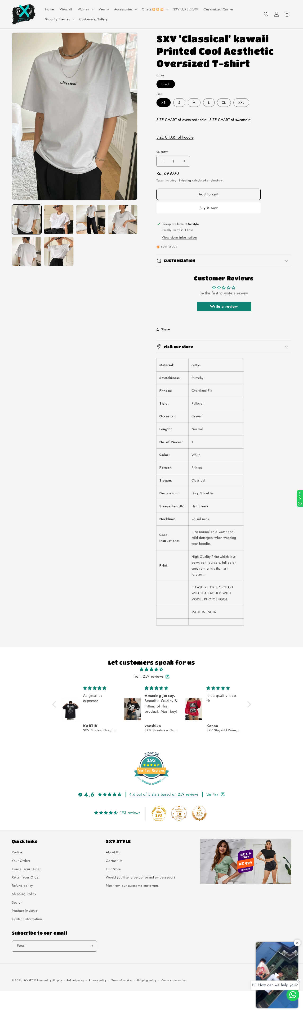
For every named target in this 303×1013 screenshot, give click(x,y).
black (165, 84)
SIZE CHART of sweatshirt (229, 119)
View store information (179, 237)
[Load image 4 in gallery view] (123, 219)
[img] (151, 669)
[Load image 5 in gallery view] (26, 251)
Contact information (174, 980)
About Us (113, 852)
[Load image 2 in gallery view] (58, 219)
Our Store (113, 868)
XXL (241, 102)
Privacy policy (98, 980)
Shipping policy (146, 980)
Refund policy (22, 885)
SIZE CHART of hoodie (174, 137)
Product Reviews (24, 910)
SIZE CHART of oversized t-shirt (181, 119)
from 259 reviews (149, 676)
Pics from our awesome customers (132, 885)
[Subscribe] (91, 946)
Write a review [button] (224, 306)
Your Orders (21, 860)
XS (163, 102)
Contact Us (114, 860)
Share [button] (165, 329)
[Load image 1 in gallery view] (26, 219)
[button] (85, 9)
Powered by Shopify (49, 980)
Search (17, 902)
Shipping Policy (24, 893)
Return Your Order (26, 877)
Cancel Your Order (26, 868)
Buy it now (209, 208)
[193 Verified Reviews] (151, 787)
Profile (17, 852)
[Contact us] (292, 994)
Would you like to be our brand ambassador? (141, 877)
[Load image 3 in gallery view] (91, 219)
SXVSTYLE (29, 980)
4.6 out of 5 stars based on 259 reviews (163, 794)
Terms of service (121, 980)
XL (224, 102)
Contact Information (27, 919)
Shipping (185, 180)
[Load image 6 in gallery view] (58, 251)
